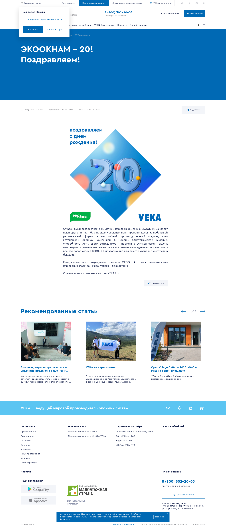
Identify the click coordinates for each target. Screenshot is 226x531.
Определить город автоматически (44, 20)
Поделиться (195, 110)
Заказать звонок (185, 495)
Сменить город (55, 29)
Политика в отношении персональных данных (163, 525)
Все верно (33, 29)
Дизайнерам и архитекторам (127, 3)
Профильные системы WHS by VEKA (87, 436)
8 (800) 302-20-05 (118, 12)
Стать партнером (170, 14)
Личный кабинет (194, 14)
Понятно (159, 517)
